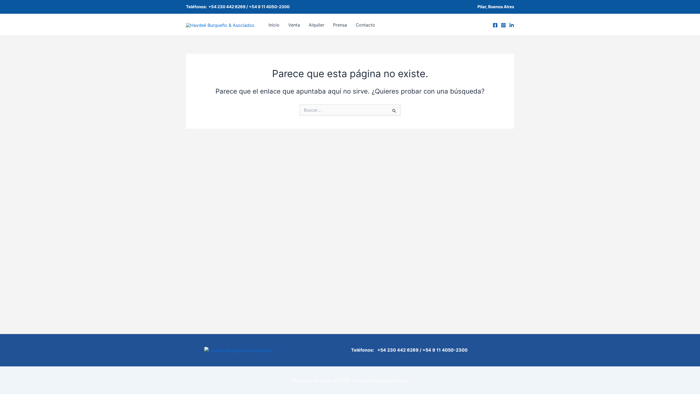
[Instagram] (503, 25)
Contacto (365, 25)
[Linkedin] (511, 25)
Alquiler (316, 25)
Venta (294, 25)
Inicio (274, 25)
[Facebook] (495, 25)
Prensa (340, 25)
